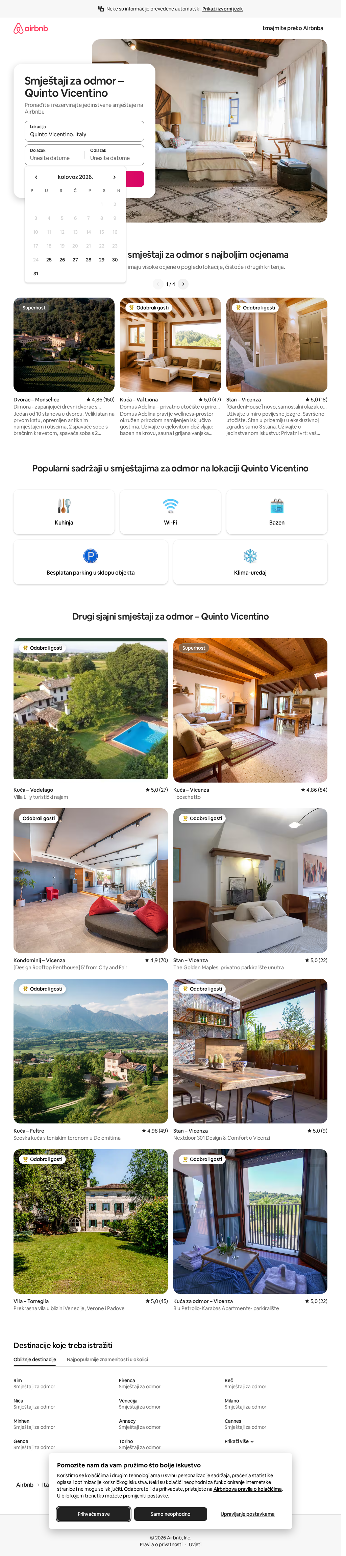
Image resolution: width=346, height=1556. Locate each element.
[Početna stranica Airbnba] (31, 28)
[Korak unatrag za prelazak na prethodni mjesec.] (36, 177)
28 (88, 260)
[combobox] (84, 134)
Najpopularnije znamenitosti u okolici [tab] (107, 1359)
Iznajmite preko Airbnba (293, 28)
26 (62, 260)
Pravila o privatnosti (161, 1544)
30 (115, 260)
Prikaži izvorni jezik (222, 9)
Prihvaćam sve (93, 1514)
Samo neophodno (171, 1514)
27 (75, 260)
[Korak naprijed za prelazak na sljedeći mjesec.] (114, 177)
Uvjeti (195, 1544)
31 (35, 274)
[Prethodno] (158, 284)
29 (101, 260)
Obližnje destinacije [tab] (35, 1359)
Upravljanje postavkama (248, 1514)
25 (49, 260)
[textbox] (54, 158)
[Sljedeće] (183, 284)
